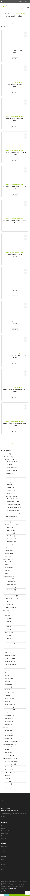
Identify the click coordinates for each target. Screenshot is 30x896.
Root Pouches (8, 752)
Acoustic (9, 484)
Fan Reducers (10, 536)
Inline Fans (7, 519)
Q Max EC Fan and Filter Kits (13, 504)
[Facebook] (13, 879)
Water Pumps (8, 784)
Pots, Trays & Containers (8, 744)
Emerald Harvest (8, 693)
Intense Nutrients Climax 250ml (15, 288)
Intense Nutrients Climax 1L (15, 254)
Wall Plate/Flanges (11, 541)
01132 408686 (13, 888)
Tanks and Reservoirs (9, 607)
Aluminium (9, 487)
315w (8, 621)
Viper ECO (9, 476)
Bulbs (6, 616)
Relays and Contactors (10, 655)
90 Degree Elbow (10, 527)
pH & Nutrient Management (9, 733)
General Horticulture (9, 698)
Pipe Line (7, 781)
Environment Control (7, 545)
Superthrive (7, 724)
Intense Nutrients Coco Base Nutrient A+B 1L (14, 390)
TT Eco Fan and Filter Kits (12, 510)
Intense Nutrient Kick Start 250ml (14, 118)
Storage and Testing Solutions (11, 741)
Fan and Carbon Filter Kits (10, 496)
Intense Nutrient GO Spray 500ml (14, 51)
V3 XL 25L (9, 604)
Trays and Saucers (9, 755)
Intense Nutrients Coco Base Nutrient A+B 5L (14, 423)
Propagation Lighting (9, 764)
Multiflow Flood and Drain (10, 599)
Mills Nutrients (8, 715)
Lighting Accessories (9, 650)
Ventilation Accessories (10, 525)
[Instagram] (17, 879)
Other (4, 727)
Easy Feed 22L (10, 587)
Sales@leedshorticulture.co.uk (8, 890)
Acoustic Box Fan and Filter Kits (14, 499)
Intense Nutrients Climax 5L (15, 322)
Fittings (6, 778)
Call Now (2, 895)
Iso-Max (9, 464)
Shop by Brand (4, 833)
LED (6, 647)
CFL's (8, 630)
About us (3, 828)
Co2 (6, 547)
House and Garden (9, 707)
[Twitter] (15, 879)
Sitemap (3, 851)
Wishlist (3, 867)
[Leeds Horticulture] (15, 8)
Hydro (6, 564)
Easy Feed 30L (10, 590)
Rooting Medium (8, 770)
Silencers (7, 522)
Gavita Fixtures (10, 644)
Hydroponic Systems (7, 576)
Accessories (5, 454)
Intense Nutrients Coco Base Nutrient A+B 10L (15, 356)
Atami (6, 667)
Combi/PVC (9, 490)
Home (6, 14)
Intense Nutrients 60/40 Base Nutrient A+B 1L (14, 186)
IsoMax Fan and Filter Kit (12, 501)
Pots (6, 750)
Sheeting (5, 787)
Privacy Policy (4, 846)
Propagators (7, 767)
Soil (6, 573)
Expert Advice (4, 836)
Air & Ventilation (6, 457)
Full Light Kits (8, 633)
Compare (25, 33)
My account (3, 864)
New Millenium (8, 718)
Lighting (4, 610)
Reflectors (7, 653)
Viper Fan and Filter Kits (12, 513)
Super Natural (8, 721)
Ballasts (6, 613)
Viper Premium (10, 479)
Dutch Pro (7, 687)
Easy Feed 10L (10, 581)
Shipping (3, 849)
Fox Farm (7, 695)
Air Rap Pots (7, 747)
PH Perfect (7, 738)
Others (6, 570)
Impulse (14, 892)
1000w (8, 618)
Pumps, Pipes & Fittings (8, 773)
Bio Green (7, 675)
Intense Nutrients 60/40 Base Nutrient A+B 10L (15, 152)
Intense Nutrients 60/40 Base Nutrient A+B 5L (14, 220)
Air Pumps (7, 775)
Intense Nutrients (10, 49)
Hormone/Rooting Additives (11, 761)
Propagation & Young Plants (9, 758)
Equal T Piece (10, 530)
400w (8, 624)
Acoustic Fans (8, 459)
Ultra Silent (9, 493)
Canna (6, 681)
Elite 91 (6, 690)
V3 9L (8, 601)
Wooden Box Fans (11, 470)
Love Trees (7, 713)
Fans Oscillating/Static (10, 516)
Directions (6, 895)
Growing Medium (6, 559)
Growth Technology (9, 704)
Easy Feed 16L (10, 584)
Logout (2, 869)
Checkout (3, 862)
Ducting (6, 482)
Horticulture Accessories (10, 596)
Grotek (6, 701)
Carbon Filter (8, 473)
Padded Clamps (10, 539)
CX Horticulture (8, 684)
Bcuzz (6, 670)
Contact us (3, 838)
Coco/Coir (7, 562)
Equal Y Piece (10, 533)
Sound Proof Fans (11, 467)
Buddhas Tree (8, 678)
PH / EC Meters (8, 735)
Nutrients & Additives (18, 49)
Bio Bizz (6, 673)
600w (8, 627)
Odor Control (8, 556)
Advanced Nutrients (9, 664)
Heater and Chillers (9, 593)
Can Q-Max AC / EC (11, 462)
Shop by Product (5, 831)
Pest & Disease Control (8, 730)
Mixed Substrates (9, 567)
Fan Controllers (8, 550)
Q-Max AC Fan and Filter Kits (13, 507)
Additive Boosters (9, 661)
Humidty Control (8, 553)
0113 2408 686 (7, 808)
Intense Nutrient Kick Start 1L (14, 85)
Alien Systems (8, 579)
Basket (2, 859)
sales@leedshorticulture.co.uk (11, 810)
